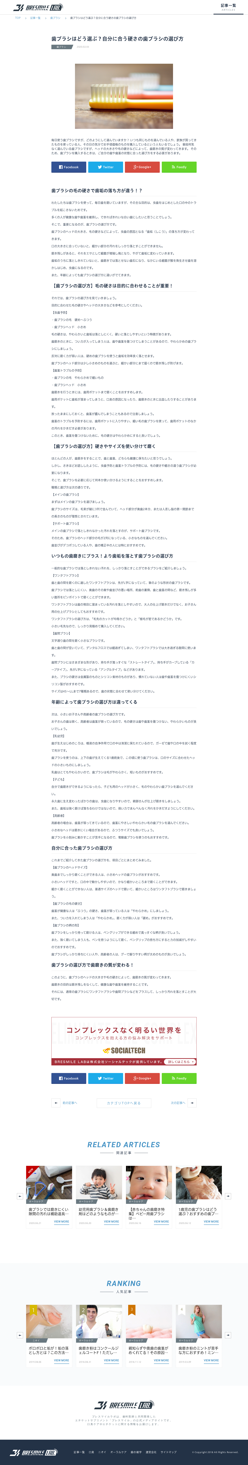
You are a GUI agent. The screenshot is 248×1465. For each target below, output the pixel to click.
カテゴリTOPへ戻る (124, 1103)
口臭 (91, 1452)
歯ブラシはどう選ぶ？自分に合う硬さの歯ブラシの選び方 (103, 18)
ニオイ (102, 1452)
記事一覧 (35, 18)
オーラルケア (118, 1452)
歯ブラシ (55, 18)
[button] (228, 1196)
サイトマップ (169, 1452)
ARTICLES (228, 10)
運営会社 (151, 1452)
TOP (18, 18)
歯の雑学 (136, 1452)
